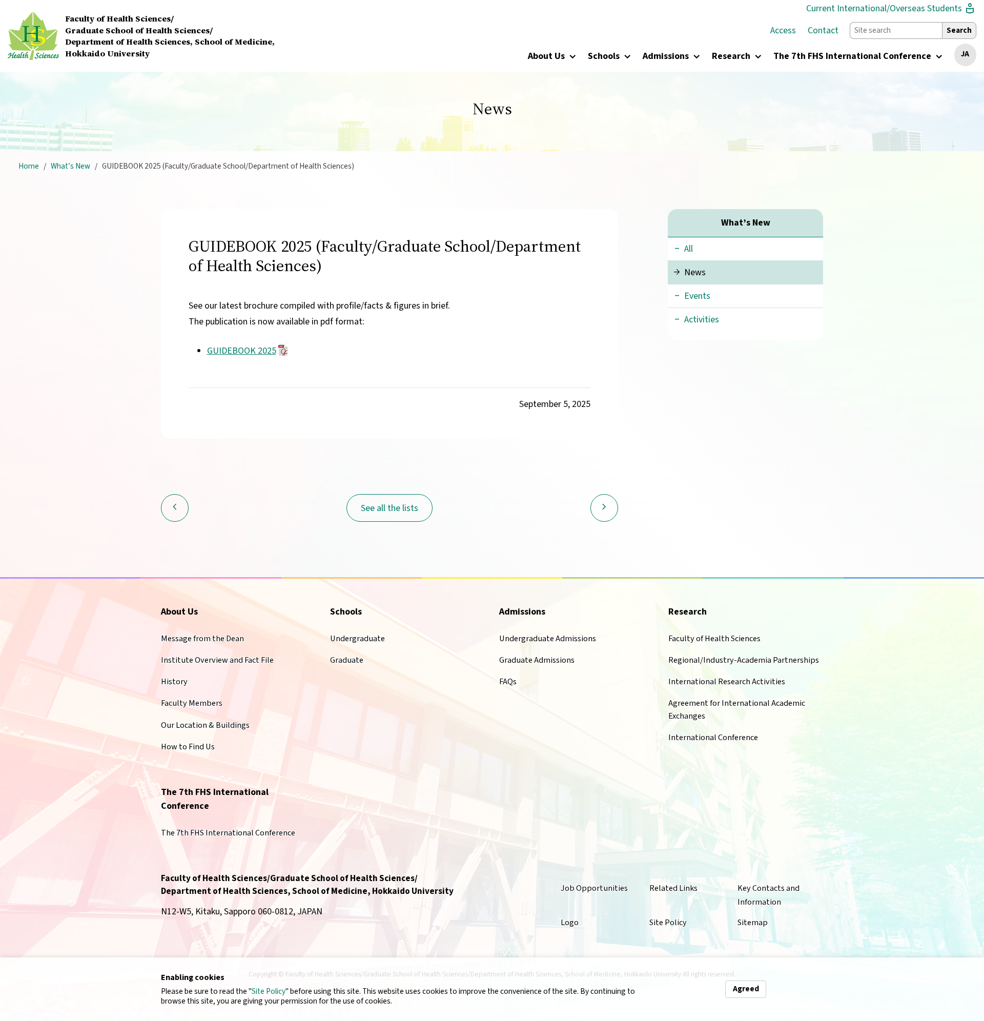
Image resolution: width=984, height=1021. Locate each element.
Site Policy (268, 991)
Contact (823, 30)
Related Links (673, 888)
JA (965, 53)
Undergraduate (357, 638)
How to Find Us (188, 746)
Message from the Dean (202, 638)
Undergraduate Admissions (547, 638)
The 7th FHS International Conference (228, 833)
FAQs (508, 681)
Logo (570, 922)
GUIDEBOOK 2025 (241, 350)
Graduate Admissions (537, 660)
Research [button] (732, 56)
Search (959, 30)
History (174, 681)
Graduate (346, 660)
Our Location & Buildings (205, 725)
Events (697, 296)
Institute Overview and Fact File (217, 660)
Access (783, 30)
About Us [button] (547, 56)
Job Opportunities (594, 888)
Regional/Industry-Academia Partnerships (743, 660)
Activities (701, 319)
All (688, 248)
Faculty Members (191, 703)
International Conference (713, 737)
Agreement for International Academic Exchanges (736, 709)
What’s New (70, 166)
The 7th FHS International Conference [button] (853, 56)
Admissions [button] (667, 56)
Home (28, 166)
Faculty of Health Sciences (714, 638)
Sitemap (752, 922)
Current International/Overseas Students (891, 8)
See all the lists (389, 508)
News (695, 272)
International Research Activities (726, 681)
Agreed (746, 988)
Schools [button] (605, 56)
